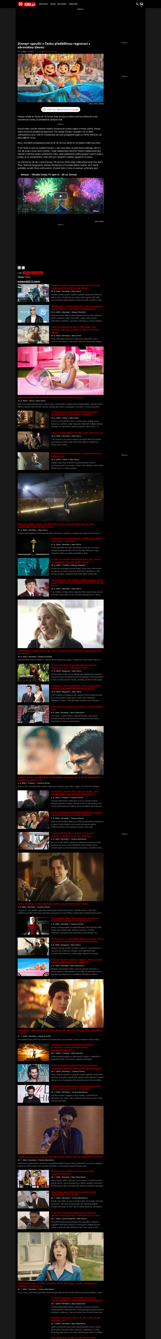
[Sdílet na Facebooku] (19, 267)
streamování (37, 273)
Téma (52, 4)
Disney (26, 273)
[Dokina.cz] (27, 4)
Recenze (43, 4)
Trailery (73, 4)
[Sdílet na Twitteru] (23, 267)
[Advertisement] (61, 243)
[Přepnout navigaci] (141, 4)
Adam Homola (50, 51)
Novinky (62, 4)
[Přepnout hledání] (137, 4)
